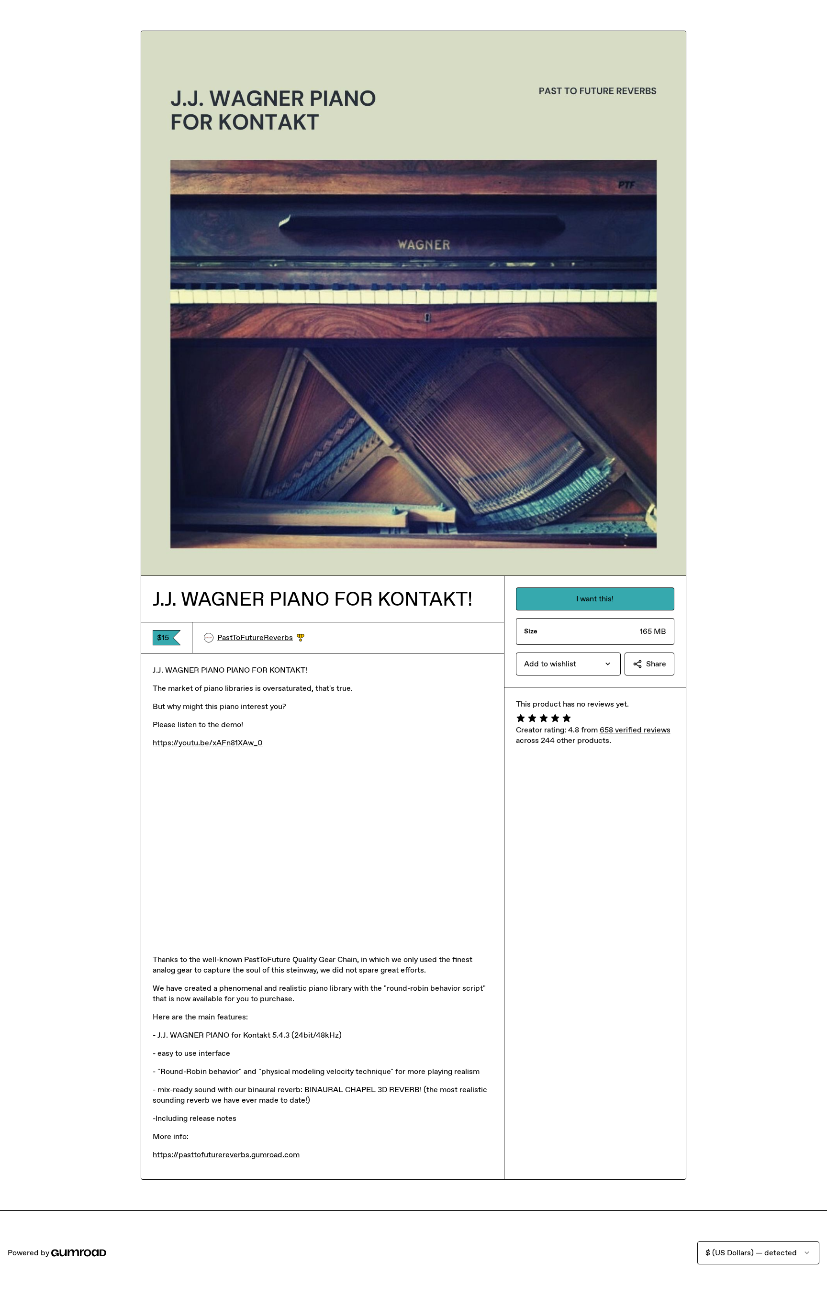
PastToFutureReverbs (260, 638)
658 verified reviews (635, 729)
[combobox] (568, 664)
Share (656, 663)
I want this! (595, 598)
